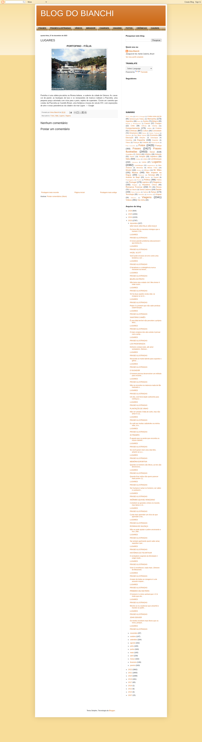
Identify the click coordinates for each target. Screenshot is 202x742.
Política (147, 180)
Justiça (138, 159)
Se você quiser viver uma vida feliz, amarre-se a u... (143, 451)
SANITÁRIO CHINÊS (137, 317)
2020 (130, 676)
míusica (139, 170)
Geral (152, 152)
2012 (130, 689)
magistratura (151, 165)
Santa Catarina (145, 190)
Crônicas (133, 130)
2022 (130, 670)
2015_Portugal (140, 116)
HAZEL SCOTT (135, 253)
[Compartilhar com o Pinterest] (85, 112)
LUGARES (134, 235)
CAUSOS (155, 28)
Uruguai (158, 194)
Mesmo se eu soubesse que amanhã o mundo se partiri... (144, 607)
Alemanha (151, 119)
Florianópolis (155, 142)
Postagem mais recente (50, 192)
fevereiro (133, 662)
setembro (134, 640)
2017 (130, 682)
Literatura (135, 162)
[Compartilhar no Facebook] (82, 112)
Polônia (159, 180)
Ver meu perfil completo (134, 57)
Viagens (68, 116)
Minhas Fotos (152, 167)
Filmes (128, 142)
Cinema (154, 126)
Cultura (145, 131)
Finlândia (145, 142)
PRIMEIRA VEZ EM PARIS (139, 591)
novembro (134, 633)
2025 (130, 214)
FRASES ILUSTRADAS (60, 28)
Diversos (128, 135)
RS (150, 187)
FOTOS (129, 28)
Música (135, 172)
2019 (130, 679)
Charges (158, 123)
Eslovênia (129, 140)
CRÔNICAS (142, 28)
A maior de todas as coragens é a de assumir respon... (143, 580)
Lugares (62, 116)
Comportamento (133, 128)
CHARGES (104, 28)
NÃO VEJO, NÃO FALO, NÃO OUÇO (143, 226)
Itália (56, 116)
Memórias (139, 167)
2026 (130, 211)
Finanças (136, 142)
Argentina (129, 121)
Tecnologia (130, 194)
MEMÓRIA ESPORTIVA (138, 462)
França (158, 145)
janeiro (133, 665)
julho (132, 646)
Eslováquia (154, 137)
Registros (157, 182)
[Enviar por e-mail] (75, 112)
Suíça (153, 192)
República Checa (149, 185)
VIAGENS (117, 28)
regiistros (145, 182)
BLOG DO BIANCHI (77, 13)
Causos (147, 123)
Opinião (147, 177)
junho (132, 649)
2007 (130, 695)
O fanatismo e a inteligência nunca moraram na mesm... (143, 268)
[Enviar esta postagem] (70, 112)
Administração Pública (136, 119)
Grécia (138, 154)
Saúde (158, 189)
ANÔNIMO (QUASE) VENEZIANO (142, 500)
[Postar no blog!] (77, 112)
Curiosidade (156, 131)
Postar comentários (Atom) (57, 196)
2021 (130, 673)
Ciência (143, 126)
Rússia (158, 187)
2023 (130, 221)
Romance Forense (134, 187)
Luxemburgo (139, 165)
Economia (154, 135)
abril (132, 656)
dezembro (134, 223)
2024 (130, 217)
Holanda (158, 154)
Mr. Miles (157, 170)
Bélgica (155, 121)
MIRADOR (90, 28)
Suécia (145, 192)
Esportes (155, 140)
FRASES (42, 28)
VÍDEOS (78, 28)
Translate (144, 72)
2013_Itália (129, 116)
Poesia (139, 180)
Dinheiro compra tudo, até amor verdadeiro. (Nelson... (141, 348)
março (132, 659)
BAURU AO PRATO (137, 279)
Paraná (156, 177)
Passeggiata (130, 180)
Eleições (142, 137)
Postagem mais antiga (108, 192)
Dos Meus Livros (140, 135)
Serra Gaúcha (135, 192)
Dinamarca (133, 133)
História (148, 154)
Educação (129, 138)
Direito (144, 133)
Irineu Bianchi (133, 51)
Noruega (151, 175)
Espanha (141, 140)
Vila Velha (141, 200)
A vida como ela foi (154, 116)
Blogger (112, 711)
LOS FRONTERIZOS (137, 344)
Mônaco (147, 170)
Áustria (145, 121)
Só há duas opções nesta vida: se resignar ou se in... (142, 295)
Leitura (145, 159)
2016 (130, 686)
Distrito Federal (154, 133)
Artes (138, 121)
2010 (130, 692)
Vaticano (133, 197)
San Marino (133, 189)
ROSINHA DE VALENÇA (139, 526)
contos (149, 128)
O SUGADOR (135, 370)
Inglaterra (153, 156)
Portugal (132, 182)
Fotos (52, 116)
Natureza (141, 175)
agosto (133, 643)
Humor (132, 156)
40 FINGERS (134, 435)
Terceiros (150, 194)
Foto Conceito (130, 145)
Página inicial (79, 192)
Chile (133, 126)
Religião (134, 185)
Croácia (158, 128)
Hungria (142, 156)
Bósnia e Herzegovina (133, 123)
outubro (133, 636)
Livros (144, 162)
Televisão (141, 194)
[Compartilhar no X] (80, 112)
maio (132, 653)
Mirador (129, 170)
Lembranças (156, 159)
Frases (137, 148)
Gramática (129, 154)
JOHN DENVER (136, 617)
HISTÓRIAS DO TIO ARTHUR (141, 553)
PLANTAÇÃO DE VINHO (139, 409)
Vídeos (129, 200)
